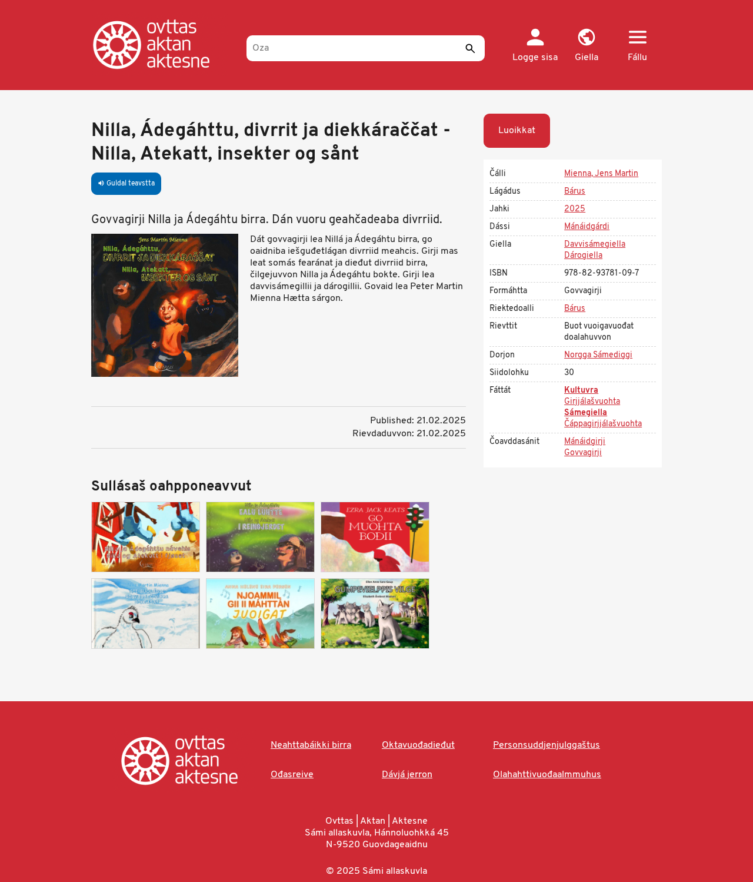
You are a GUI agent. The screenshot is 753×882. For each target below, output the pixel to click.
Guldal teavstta (126, 183)
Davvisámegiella (594, 244)
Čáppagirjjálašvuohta (603, 424)
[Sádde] (470, 48)
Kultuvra (581, 390)
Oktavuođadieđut (418, 745)
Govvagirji (583, 453)
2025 (574, 209)
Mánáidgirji (584, 441)
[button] (586, 46)
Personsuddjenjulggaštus (546, 745)
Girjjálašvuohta (592, 401)
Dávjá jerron (407, 775)
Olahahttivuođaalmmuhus (547, 775)
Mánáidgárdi (586, 227)
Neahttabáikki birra (311, 745)
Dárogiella (583, 255)
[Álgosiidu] (163, 44)
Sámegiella (585, 413)
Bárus (574, 191)
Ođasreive (292, 775)
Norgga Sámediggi (598, 355)
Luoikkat (516, 131)
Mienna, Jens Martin (601, 174)
